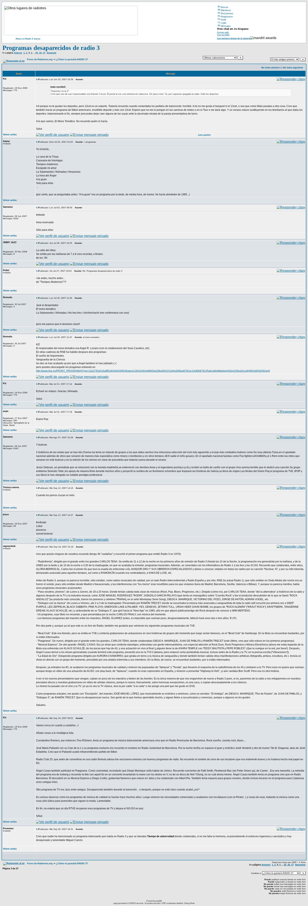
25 (36, 53)
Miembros (226, 10)
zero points (204, 135)
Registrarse (227, 16)
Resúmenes (227, 13)
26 (40, 53)
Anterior (18, 53)
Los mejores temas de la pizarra (233, 38)
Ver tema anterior (270, 67)
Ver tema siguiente (293, 67)
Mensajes (226, 26)
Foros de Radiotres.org (40, 59)
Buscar (224, 7)
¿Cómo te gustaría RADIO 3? (72, 59)
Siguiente (51, 53)
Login (223, 23)
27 (44, 53)
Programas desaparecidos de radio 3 (51, 47)
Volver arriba (10, 134)
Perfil (223, 19)
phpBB (159, 901)
